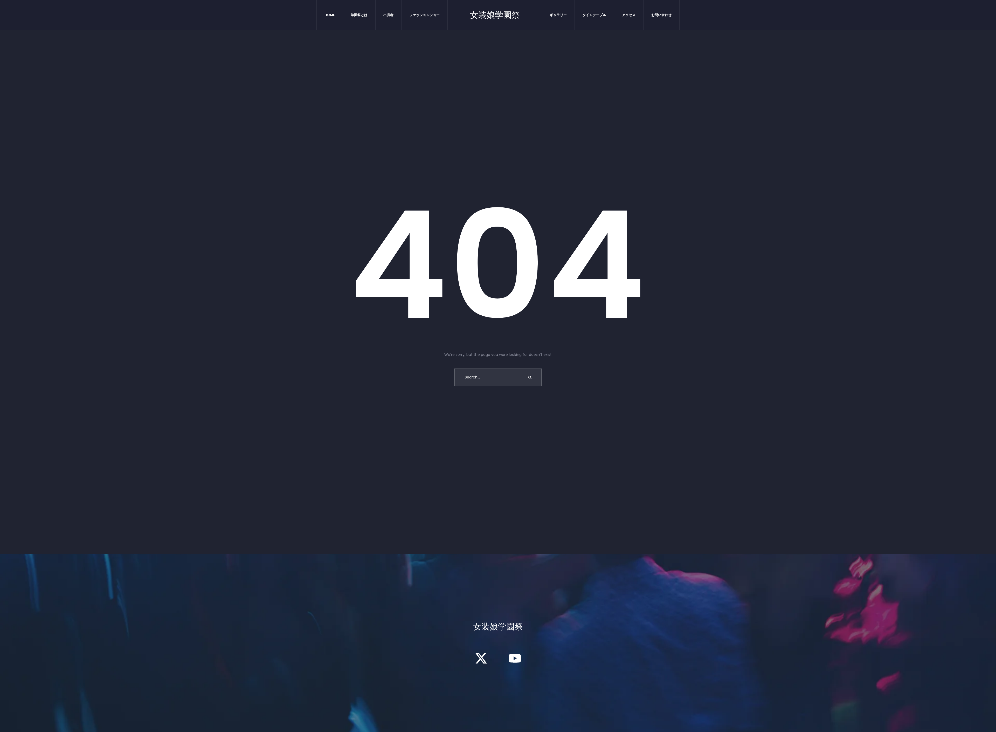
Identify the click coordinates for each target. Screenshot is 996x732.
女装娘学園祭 (495, 15)
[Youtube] (515, 658)
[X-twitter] (481, 658)
